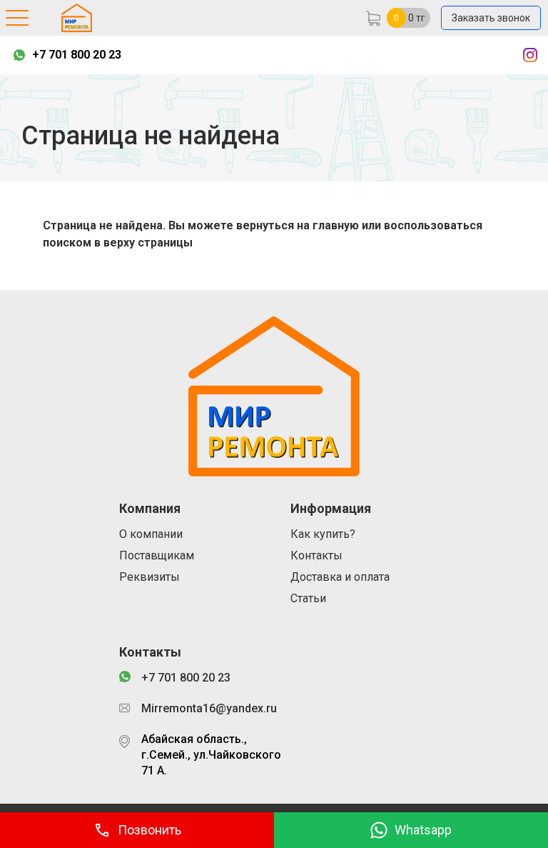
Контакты (316, 555)
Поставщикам (156, 555)
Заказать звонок (491, 18)
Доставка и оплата (340, 577)
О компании (151, 534)
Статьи (308, 598)
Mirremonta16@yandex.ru (209, 708)
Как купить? (322, 534)
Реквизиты (149, 577)
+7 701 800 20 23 (76, 54)
